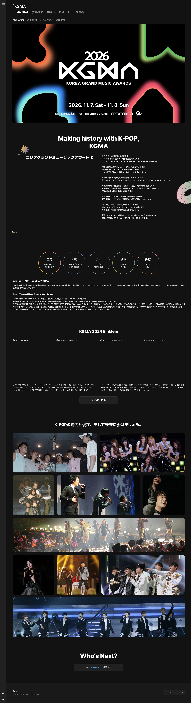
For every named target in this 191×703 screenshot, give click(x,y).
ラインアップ (46, 19)
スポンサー (61, 19)
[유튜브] (3, 693)
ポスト (51, 12)
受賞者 (80, 12)
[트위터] (3, 698)
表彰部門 (32, 19)
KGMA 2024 (20, 12)
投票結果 (37, 12)
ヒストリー (65, 12)
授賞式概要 (19, 19)
